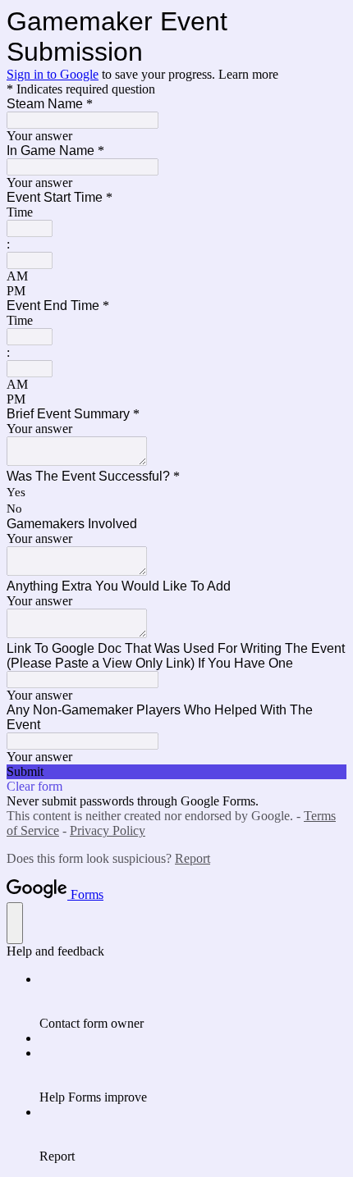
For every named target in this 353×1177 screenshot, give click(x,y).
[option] (176, 276)
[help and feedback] (15, 923)
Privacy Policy (107, 830)
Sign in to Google (53, 74)
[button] (176, 771)
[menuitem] (192, 1001)
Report (192, 858)
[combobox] (30, 228)
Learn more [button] (248, 74)
